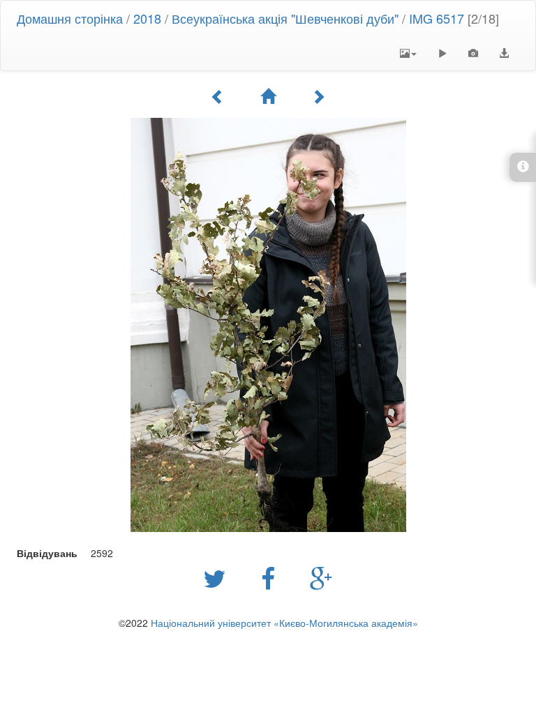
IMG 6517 (436, 18)
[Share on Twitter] (218, 577)
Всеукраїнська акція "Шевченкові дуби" (287, 18)
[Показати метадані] (473, 53)
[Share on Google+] (321, 577)
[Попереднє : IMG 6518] (218, 96)
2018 (147, 18)
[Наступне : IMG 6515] (318, 96)
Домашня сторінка (70, 18)
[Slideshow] (442, 53)
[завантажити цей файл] (504, 53)
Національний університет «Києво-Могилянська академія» (284, 623)
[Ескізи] (268, 96)
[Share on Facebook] (271, 577)
